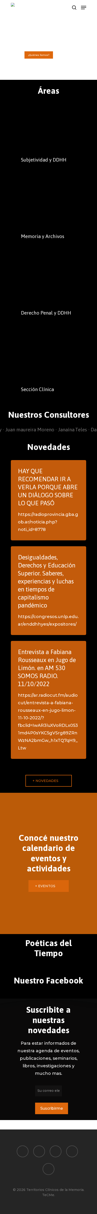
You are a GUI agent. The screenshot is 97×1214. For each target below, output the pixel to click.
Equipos (64, 55)
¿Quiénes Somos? (38, 55)
